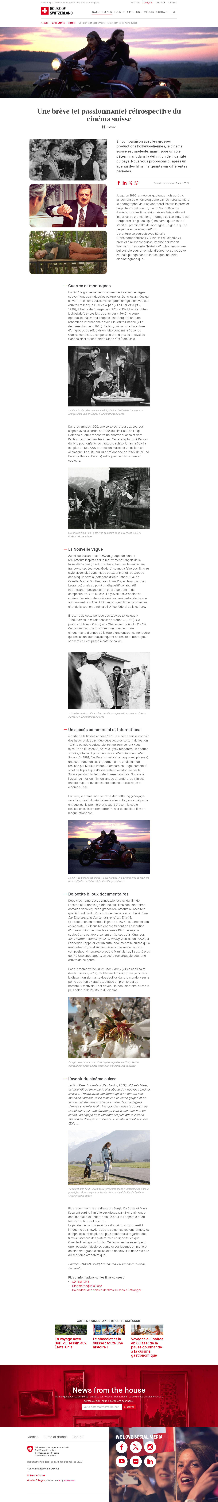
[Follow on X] (136, 1447)
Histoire (71, 23)
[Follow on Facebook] (122, 1447)
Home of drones (55, 1437)
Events (119, 12)
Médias (149, 12)
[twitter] (130, 183)
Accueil (44, 23)
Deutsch (160, 2)
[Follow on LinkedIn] (150, 1461)
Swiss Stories (102, 12)
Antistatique (69, 1480)
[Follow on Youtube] (122, 1461)
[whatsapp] (136, 183)
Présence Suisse (36, 1475)
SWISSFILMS (80, 1282)
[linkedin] (124, 183)
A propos (133, 12)
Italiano (172, 2)
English (135, 2)
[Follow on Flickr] (136, 1461)
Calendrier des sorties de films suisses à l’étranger (106, 1290)
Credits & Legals (36, 1480)
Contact (162, 12)
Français (147, 2)
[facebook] (118, 183)
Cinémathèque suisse (87, 1286)
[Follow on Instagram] (150, 1447)
